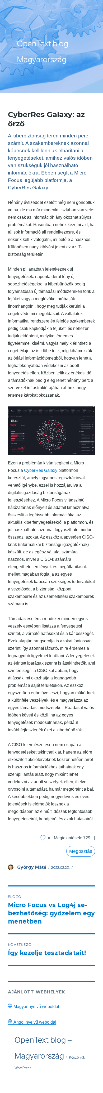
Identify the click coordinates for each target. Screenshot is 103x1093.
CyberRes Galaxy (40, 470)
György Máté (31, 867)
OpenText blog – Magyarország (45, 53)
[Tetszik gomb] (43, 838)
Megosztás (80, 851)
